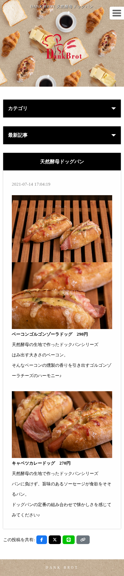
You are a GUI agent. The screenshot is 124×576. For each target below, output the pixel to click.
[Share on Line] (69, 539)
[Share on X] (55, 539)
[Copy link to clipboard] (83, 539)
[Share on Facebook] (41, 539)
